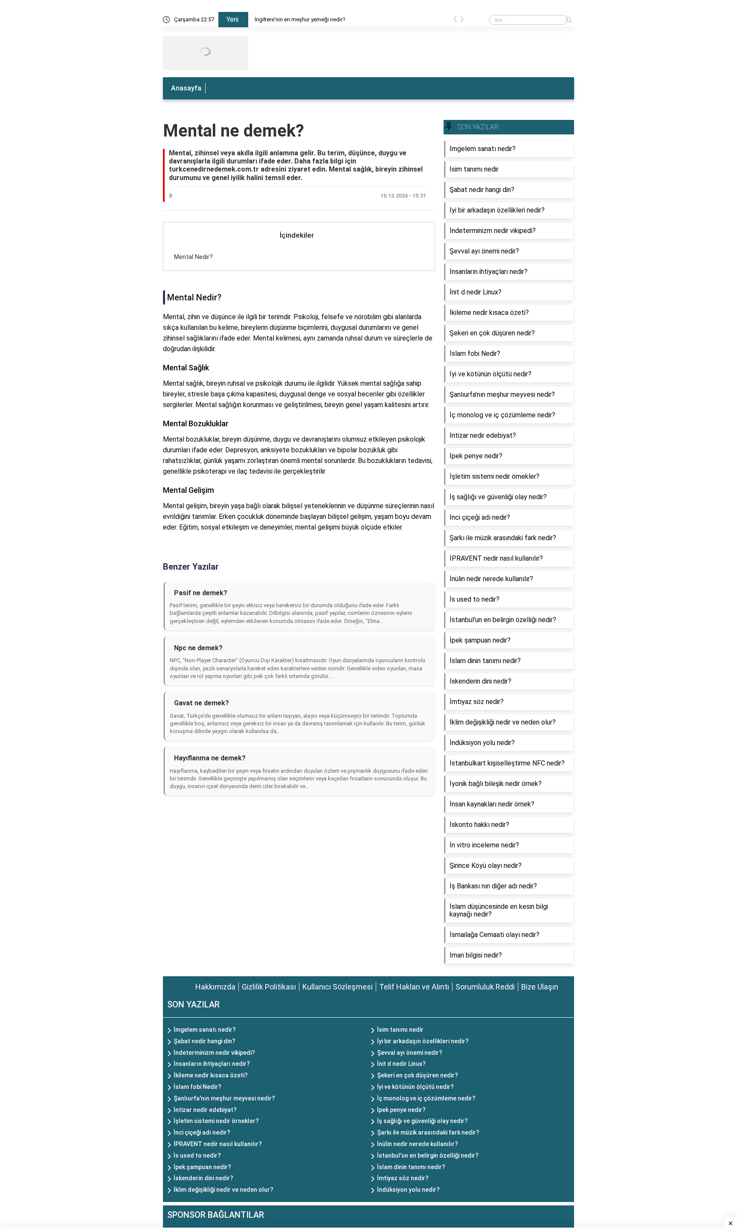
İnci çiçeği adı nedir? (202, 1132)
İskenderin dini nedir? (203, 1178)
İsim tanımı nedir (400, 1029)
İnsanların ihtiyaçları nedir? (212, 1063)
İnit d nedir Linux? (401, 1063)
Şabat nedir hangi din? (204, 1041)
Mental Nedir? (193, 257)
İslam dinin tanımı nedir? (411, 1167)
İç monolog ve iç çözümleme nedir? (426, 1098)
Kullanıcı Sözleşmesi (337, 986)
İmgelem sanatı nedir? (205, 1029)
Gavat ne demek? (201, 703)
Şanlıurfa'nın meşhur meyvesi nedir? (224, 1098)
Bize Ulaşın (539, 986)
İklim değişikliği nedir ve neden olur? (223, 1189)
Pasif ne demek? (200, 593)
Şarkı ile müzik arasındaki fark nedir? (428, 1132)
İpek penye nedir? (401, 1109)
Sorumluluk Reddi (485, 986)
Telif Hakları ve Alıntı (414, 986)
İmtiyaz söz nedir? (403, 1178)
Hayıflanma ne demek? (210, 758)
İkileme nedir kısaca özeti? (211, 1075)
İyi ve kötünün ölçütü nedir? (415, 1086)
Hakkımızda (215, 986)
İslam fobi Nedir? (197, 1086)
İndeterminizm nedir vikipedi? (214, 1052)
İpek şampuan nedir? (202, 1167)
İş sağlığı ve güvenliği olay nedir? (422, 1121)
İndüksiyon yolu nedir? (408, 1189)
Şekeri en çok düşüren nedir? (417, 1075)
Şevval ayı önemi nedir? (409, 1052)
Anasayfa (186, 88)
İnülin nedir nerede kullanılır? (417, 1144)
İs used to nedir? (197, 1155)
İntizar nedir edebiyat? (205, 1109)
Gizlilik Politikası (269, 986)
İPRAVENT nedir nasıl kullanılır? (218, 1144)
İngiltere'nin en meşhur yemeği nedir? (300, 19)
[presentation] (455, 20)
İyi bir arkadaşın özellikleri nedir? (423, 1041)
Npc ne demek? (198, 648)
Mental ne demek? (233, 131)
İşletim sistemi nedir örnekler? (216, 1121)
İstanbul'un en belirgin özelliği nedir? (428, 1155)
